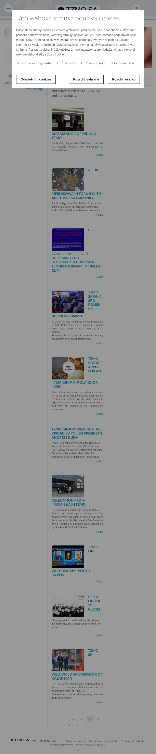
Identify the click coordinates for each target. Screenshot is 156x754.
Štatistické (69, 63)
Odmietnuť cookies (36, 79)
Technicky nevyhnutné (37, 63)
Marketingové (95, 63)
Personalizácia (124, 63)
